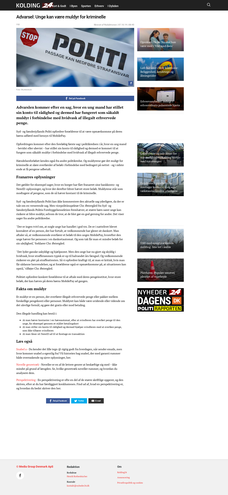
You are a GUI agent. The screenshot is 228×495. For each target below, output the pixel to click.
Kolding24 (122, 472)
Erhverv (99, 6)
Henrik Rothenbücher (77, 476)
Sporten (86, 6)
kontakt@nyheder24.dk (78, 485)
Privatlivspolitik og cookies (130, 482)
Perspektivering (26, 380)
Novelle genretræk (27, 364)
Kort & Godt (59, 6)
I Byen (73, 6)
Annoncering (123, 477)
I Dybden (113, 6)
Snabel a (21, 349)
